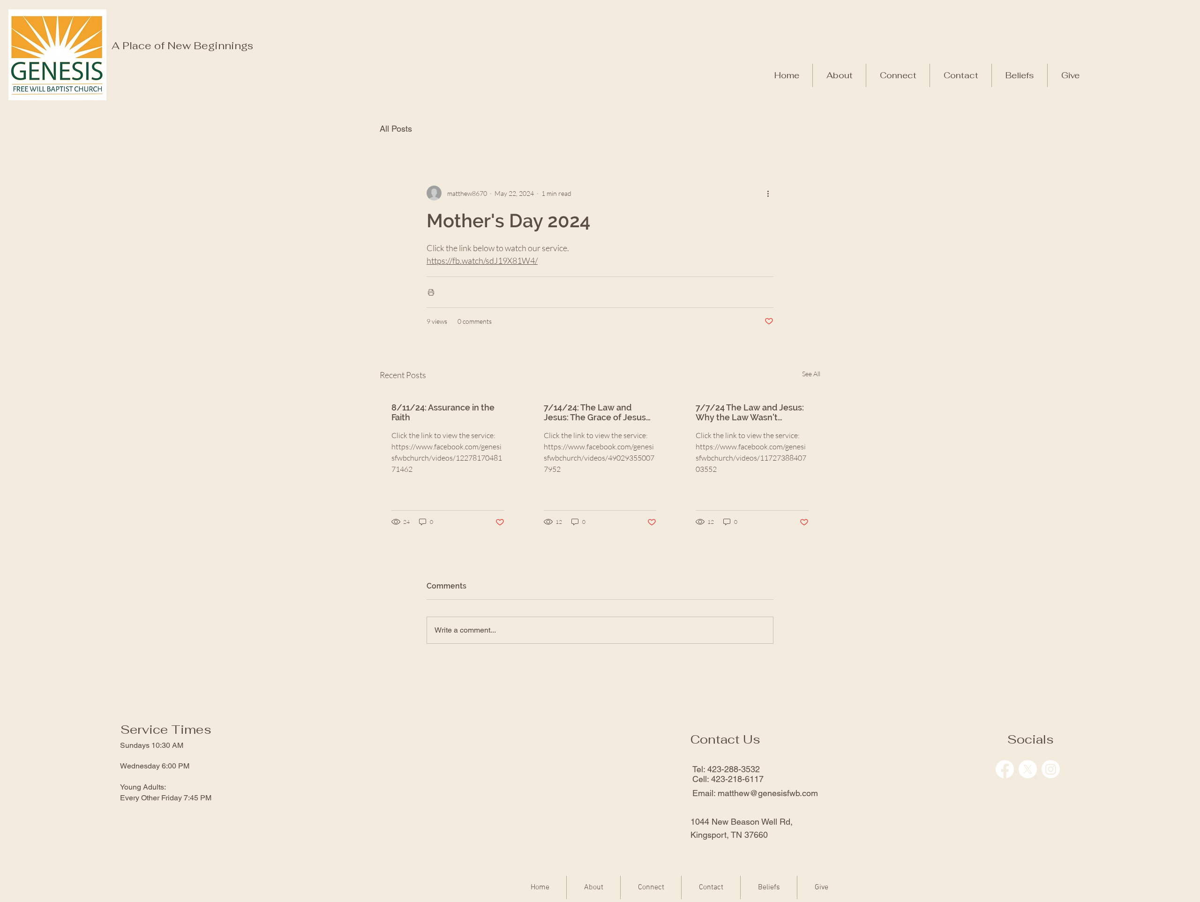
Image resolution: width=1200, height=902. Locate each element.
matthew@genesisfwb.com (768, 793)
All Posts (396, 129)
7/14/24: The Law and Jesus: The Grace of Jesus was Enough (595, 412)
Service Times (165, 730)
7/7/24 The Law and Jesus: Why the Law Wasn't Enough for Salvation (750, 412)
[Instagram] (1051, 769)
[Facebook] (1005, 769)
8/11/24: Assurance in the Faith (443, 412)
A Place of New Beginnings (182, 45)
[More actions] (767, 193)
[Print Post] (431, 292)
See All (811, 374)
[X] (1028, 769)
